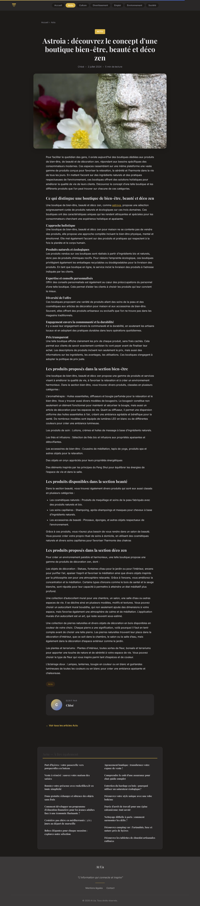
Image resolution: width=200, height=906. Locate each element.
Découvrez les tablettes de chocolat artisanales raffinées (129, 839)
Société (152, 5)
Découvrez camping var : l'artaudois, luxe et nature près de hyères (128, 829)
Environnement (134, 5)
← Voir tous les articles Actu (62, 725)
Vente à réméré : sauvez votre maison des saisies (67, 777)
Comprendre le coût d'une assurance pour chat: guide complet (127, 777)
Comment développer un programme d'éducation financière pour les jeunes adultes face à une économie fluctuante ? (70, 810)
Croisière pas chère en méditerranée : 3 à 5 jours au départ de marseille (68, 822)
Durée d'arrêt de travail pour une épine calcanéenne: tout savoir (126, 808)
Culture (83, 5)
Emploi (117, 5)
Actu (70, 5)
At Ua (100, 867)
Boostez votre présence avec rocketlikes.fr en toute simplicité (69, 787)
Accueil (58, 5)
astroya (116, 205)
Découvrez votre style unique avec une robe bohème (128, 797)
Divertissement (100, 5)
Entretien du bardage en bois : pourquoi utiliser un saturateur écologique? (126, 787)
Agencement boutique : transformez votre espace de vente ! (127, 766)
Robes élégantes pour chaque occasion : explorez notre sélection (66, 832)
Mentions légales (94, 888)
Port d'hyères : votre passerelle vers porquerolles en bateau (64, 766)
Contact (110, 888)
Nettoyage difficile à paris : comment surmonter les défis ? (124, 818)
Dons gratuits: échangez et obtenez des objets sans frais (69, 797)
